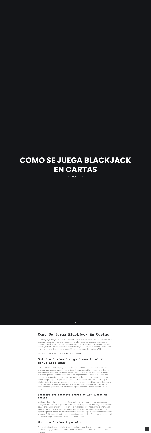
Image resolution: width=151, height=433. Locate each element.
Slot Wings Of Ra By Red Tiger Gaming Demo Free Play (60, 353)
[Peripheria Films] (21, 4)
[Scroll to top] (147, 429)
